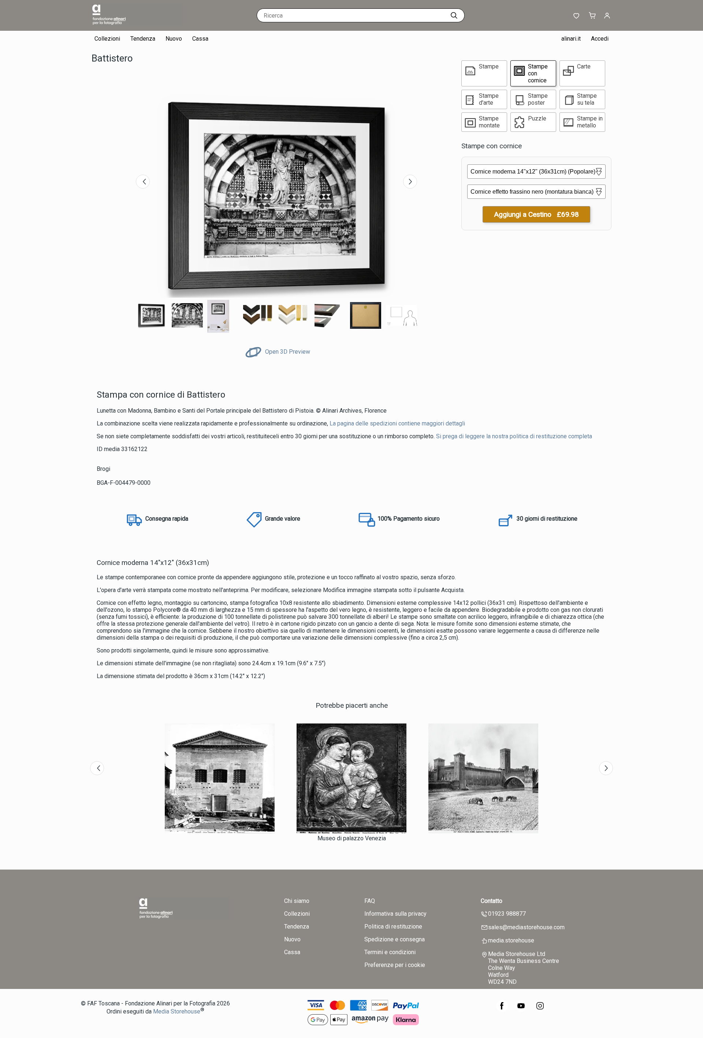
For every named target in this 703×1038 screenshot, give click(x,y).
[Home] (137, 23)
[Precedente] (143, 182)
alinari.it (571, 38)
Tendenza (142, 38)
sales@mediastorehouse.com (526, 927)
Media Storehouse (176, 1011)
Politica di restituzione (393, 926)
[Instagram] (540, 1009)
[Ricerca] (454, 15)
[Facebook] (502, 1009)
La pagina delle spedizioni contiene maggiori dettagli (397, 423)
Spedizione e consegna (394, 939)
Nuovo (173, 38)
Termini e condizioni (390, 952)
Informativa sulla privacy (395, 913)
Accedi (600, 38)
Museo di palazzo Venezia (351, 838)
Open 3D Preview (287, 351)
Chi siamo (296, 900)
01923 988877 (507, 913)
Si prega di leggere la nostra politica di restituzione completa (514, 436)
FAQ (369, 900)
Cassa (200, 38)
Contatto (491, 900)
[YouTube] (521, 1009)
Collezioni (107, 38)
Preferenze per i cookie (394, 964)
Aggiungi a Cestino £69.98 (536, 214)
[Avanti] (410, 182)
